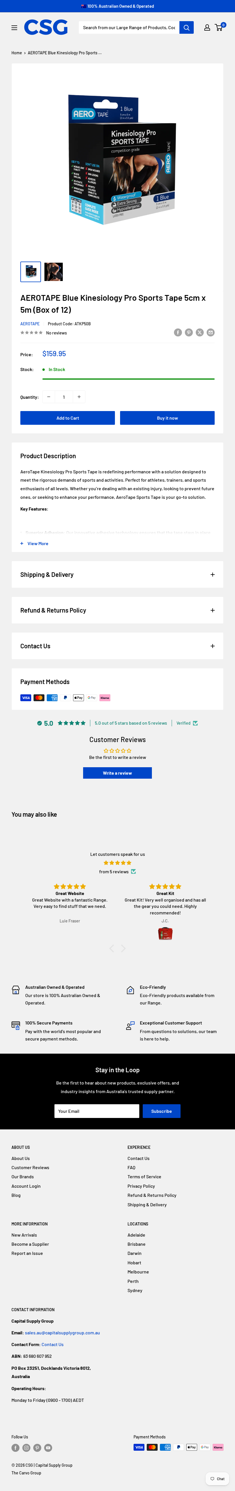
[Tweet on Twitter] (200, 332)
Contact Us (139, 1158)
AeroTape (30, 323)
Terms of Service (144, 1176)
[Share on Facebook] (178, 332)
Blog (16, 1195)
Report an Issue (27, 1253)
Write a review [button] (117, 773)
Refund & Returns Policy (152, 1195)
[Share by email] (211, 332)
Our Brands (22, 1176)
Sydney (135, 1290)
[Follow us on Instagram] (26, 1448)
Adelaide (136, 1234)
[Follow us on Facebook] (15, 1448)
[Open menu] (14, 27)
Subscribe (161, 1111)
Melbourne (138, 1271)
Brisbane (137, 1244)
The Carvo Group (26, 1472)
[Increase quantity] (79, 397)
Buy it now (167, 417)
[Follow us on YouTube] (48, 1448)
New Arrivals (24, 1234)
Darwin (135, 1253)
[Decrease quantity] (49, 397)
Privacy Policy (141, 1186)
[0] (218, 27)
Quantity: (29, 397)
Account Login (26, 1186)
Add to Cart (67, 417)
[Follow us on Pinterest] (37, 1448)
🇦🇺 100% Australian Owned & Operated (117, 6)
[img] (117, 862)
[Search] (186, 27)
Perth (133, 1281)
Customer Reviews (30, 1167)
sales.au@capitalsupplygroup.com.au (62, 1332)
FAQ (131, 1167)
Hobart (134, 1262)
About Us (20, 1158)
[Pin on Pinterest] (189, 332)
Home (16, 52)
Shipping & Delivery (147, 1204)
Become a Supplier (30, 1244)
